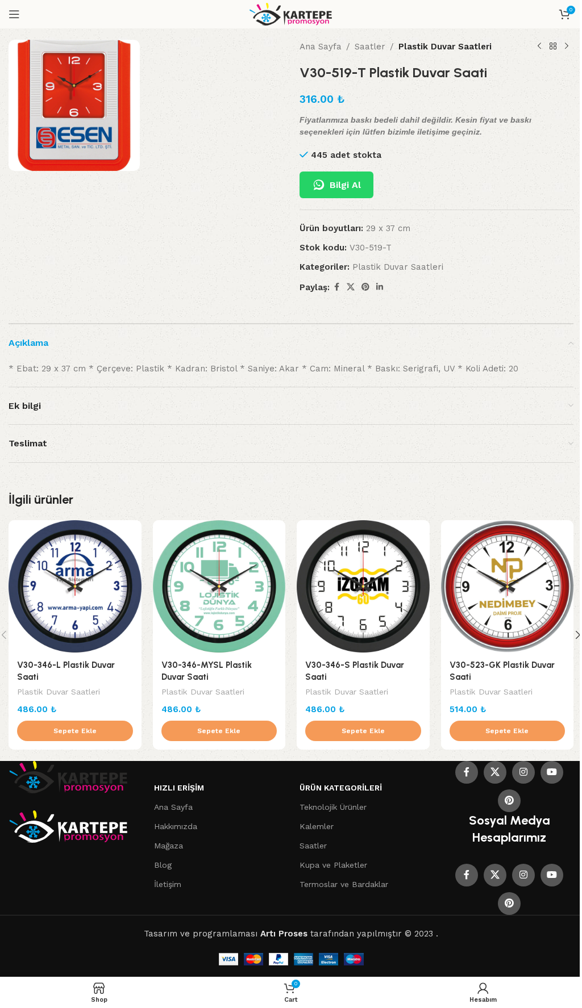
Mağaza (168, 845)
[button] (75, 731)
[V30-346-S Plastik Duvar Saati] (363, 586)
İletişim (167, 884)
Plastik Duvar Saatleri (445, 46)
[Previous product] (539, 46)
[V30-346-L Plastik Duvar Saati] (75, 586)
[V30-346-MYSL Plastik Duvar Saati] (219, 586)
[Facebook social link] (336, 287)
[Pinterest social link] (365, 287)
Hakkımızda (175, 826)
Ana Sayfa (321, 46)
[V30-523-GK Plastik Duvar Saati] (507, 586)
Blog (163, 864)
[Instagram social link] (523, 772)
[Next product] (566, 46)
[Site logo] (291, 14)
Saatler (370, 46)
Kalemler (317, 826)
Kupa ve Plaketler (333, 864)
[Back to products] (553, 46)
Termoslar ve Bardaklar (344, 884)
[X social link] (350, 287)
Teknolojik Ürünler (333, 807)
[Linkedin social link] (379, 287)
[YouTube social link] (552, 772)
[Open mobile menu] (14, 14)
